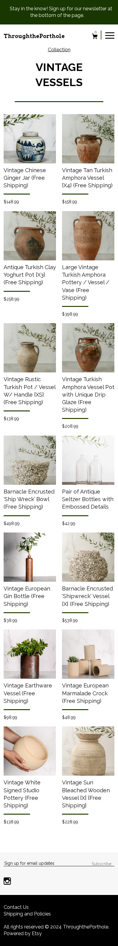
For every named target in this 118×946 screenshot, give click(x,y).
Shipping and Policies (27, 914)
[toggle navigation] (109, 35)
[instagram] (7, 882)
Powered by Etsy (23, 933)
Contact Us (16, 907)
